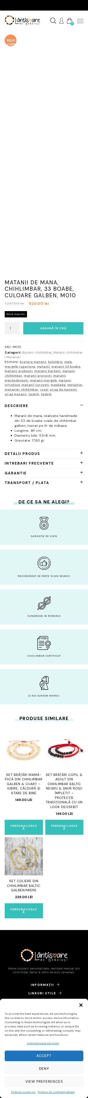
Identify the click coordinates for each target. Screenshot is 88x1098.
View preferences (44, 1081)
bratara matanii (33, 362)
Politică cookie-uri (23, 1092)
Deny (44, 1068)
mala (68, 362)
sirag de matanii (63, 390)
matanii (43, 367)
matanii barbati (47, 371)
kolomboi (55, 362)
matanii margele (43, 380)
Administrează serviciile (43, 1043)
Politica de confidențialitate (56, 1092)
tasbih (33, 394)
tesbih (46, 394)
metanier (75, 385)
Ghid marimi (16, 314)
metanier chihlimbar (21, 390)
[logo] (22, 20)
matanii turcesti (35, 385)
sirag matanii (16, 394)
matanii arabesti (19, 371)
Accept (44, 1055)
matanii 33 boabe (65, 367)
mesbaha (58, 385)
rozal (44, 390)
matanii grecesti (38, 376)
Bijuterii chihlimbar (37, 353)
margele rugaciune (20, 367)
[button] (81, 1004)
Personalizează (23, 827)
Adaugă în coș (53, 328)
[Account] (61, 21)
